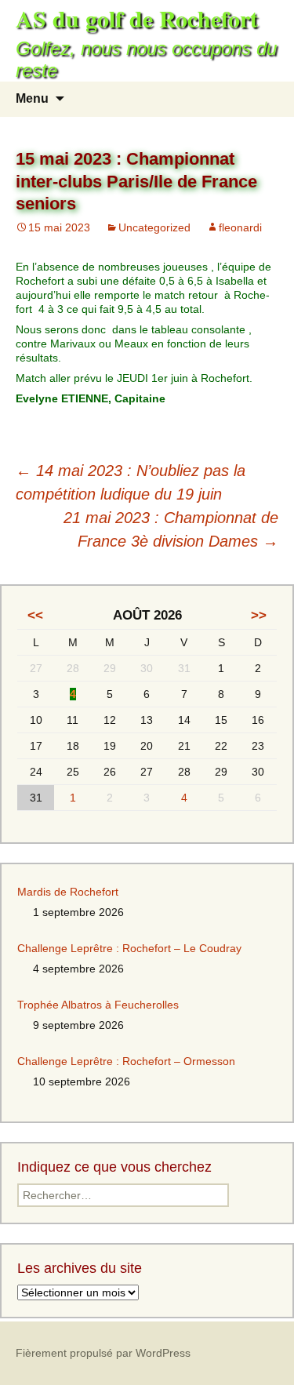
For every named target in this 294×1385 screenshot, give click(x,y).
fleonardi (240, 227)
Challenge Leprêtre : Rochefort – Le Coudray (129, 948)
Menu (32, 98)
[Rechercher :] (265, 99)
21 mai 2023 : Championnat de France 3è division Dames (171, 529)
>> (259, 615)
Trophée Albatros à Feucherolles (98, 1004)
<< (35, 615)
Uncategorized (154, 227)
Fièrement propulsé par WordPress (103, 1353)
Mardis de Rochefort (67, 891)
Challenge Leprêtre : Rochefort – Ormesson (126, 1061)
